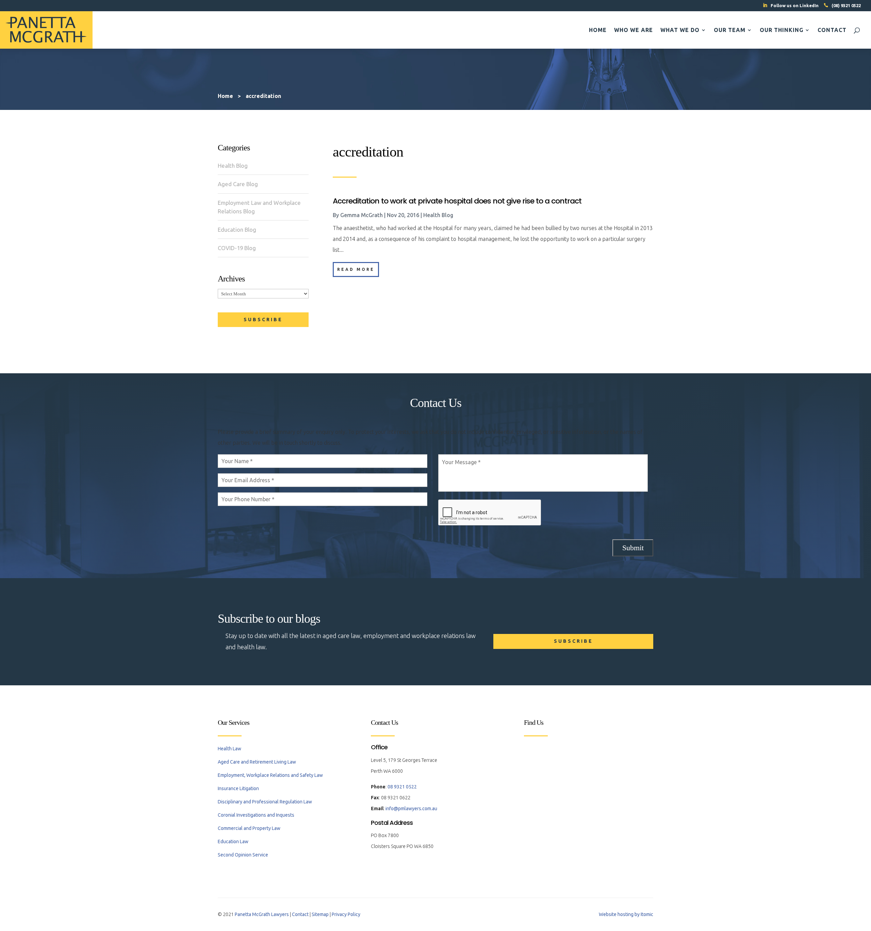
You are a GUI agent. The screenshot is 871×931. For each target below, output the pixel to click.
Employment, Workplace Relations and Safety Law (270, 775)
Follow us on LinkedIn (795, 5)
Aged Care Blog (238, 184)
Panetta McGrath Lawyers (262, 914)
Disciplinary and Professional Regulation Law (265, 801)
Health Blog (233, 165)
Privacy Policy (346, 914)
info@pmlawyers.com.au (411, 808)
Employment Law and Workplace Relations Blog (259, 206)
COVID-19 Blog (237, 248)
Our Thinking (781, 30)
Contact (832, 30)
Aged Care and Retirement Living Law (257, 762)
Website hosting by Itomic (626, 914)
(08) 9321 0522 (846, 5)
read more (356, 269)
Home (598, 30)
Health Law (229, 748)
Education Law (233, 841)
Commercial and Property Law (249, 828)
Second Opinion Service (243, 855)
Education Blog (237, 229)
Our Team (729, 30)
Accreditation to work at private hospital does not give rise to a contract (457, 201)
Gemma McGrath (361, 215)
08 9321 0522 (402, 786)
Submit (633, 547)
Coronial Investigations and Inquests (256, 815)
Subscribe (263, 319)
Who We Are (633, 30)
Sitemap (320, 914)
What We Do (680, 30)
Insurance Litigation (238, 788)
